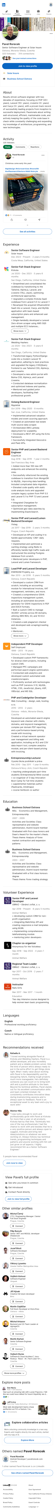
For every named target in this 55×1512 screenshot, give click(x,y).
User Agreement (35, 1489)
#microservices (22, 169)
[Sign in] (51, 4)
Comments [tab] (20, 147)
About (31, 1485)
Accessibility (8, 1489)
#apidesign (10, 169)
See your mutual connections (24, 58)
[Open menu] (51, 33)
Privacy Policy (8, 1494)
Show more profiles (13, 1373)
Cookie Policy (8, 1498)
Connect (19, 1226)
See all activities (27, 231)
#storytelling (36, 171)
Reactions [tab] (35, 147)
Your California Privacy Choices (40, 1494)
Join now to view (14, 1163)
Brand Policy (7, 1502)
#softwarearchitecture (15, 171)
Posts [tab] (7, 147)
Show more (18, 331)
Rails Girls (17, 988)
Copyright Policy (35, 1498)
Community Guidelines (11, 1507)
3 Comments (17, 215)
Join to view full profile (18, 1199)
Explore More (27, 1440)
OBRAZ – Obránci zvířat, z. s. (26, 904)
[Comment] (25, 220)
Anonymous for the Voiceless (26, 946)
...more (42, 171)
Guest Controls (34, 1502)
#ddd (27, 171)
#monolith (34, 169)
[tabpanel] (27, 187)
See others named (27, 1473)
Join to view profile (27, 66)
